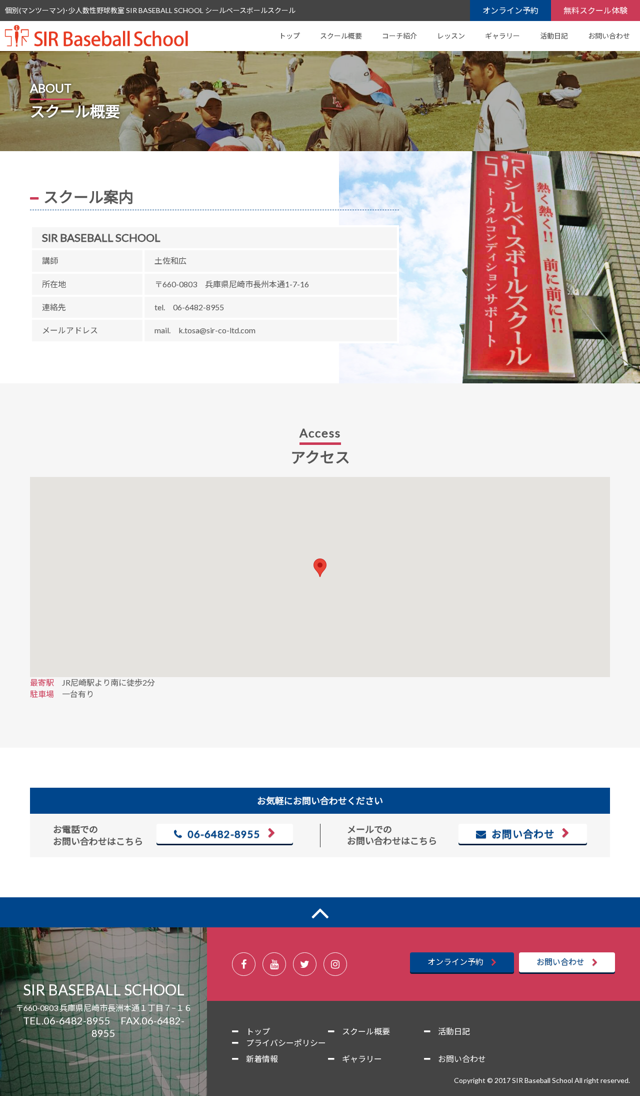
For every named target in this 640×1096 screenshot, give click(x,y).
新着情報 (262, 1058)
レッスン (451, 36)
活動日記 (554, 36)
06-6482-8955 (221, 834)
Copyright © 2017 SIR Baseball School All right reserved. (542, 1080)
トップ (289, 36)
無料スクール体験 (596, 10)
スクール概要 (341, 36)
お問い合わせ (609, 36)
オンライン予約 (510, 10)
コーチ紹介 (399, 36)
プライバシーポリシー (286, 1042)
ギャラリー (502, 36)
